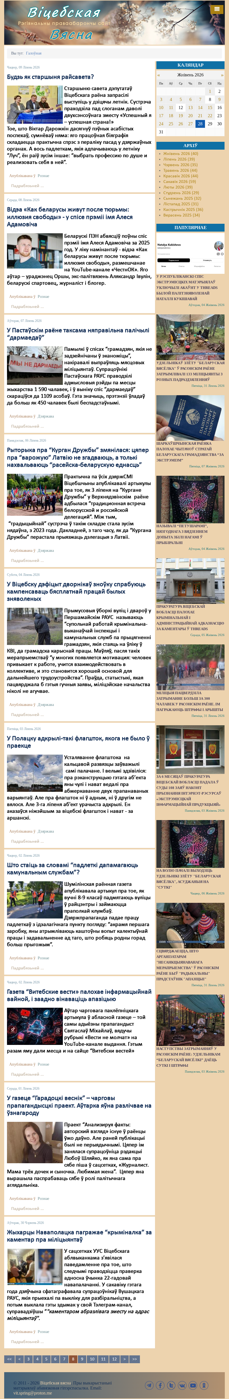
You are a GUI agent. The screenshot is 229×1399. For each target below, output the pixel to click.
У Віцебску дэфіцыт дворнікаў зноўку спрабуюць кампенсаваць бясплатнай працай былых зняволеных (76, 592)
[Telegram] (149, 1385)
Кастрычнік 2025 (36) (183, 210)
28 (200, 123)
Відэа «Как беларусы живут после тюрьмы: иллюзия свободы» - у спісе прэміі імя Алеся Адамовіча (70, 217)
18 (171, 115)
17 (161, 115)
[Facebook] (160, 1385)
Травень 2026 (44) (180, 170)
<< (9, 1359)
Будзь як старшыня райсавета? (50, 77)
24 (161, 123)
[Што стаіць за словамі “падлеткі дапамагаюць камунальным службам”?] (35, 900)
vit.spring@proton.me (32, 1393)
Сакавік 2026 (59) (179, 182)
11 (103, 1359)
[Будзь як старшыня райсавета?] (35, 104)
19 (180, 115)
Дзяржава (46, 416)
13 (190, 107)
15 (210, 107)
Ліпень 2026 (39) (179, 159)
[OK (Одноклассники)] (204, 1385)
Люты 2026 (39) (178, 187)
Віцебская (63, 12)
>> (134, 1359)
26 (180, 123)
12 (114, 1359)
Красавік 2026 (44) (180, 176)
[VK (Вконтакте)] (182, 1385)
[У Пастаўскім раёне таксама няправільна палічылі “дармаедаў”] (35, 365)
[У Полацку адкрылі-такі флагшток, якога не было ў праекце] (35, 773)
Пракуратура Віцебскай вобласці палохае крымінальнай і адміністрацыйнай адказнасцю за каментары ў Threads (190, 617)
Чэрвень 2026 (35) (180, 165)
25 (171, 123)
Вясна (71, 34)
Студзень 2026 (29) (181, 193)
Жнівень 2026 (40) (180, 154)
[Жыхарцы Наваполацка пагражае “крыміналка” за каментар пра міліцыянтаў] (35, 1267)
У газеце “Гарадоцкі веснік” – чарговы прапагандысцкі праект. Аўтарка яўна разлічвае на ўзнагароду (79, 1106)
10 (92, 1359)
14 (200, 107)
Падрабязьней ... (27, 186)
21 (200, 115)
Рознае (43, 176)
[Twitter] (171, 1385)
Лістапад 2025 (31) (181, 204)
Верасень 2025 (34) (181, 215)
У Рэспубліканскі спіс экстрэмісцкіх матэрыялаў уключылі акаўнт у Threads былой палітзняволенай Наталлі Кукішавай (187, 287)
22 (210, 115)
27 (190, 123)
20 (190, 115)
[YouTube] (193, 1385)
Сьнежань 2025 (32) (182, 198)
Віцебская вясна (55, 1383)
